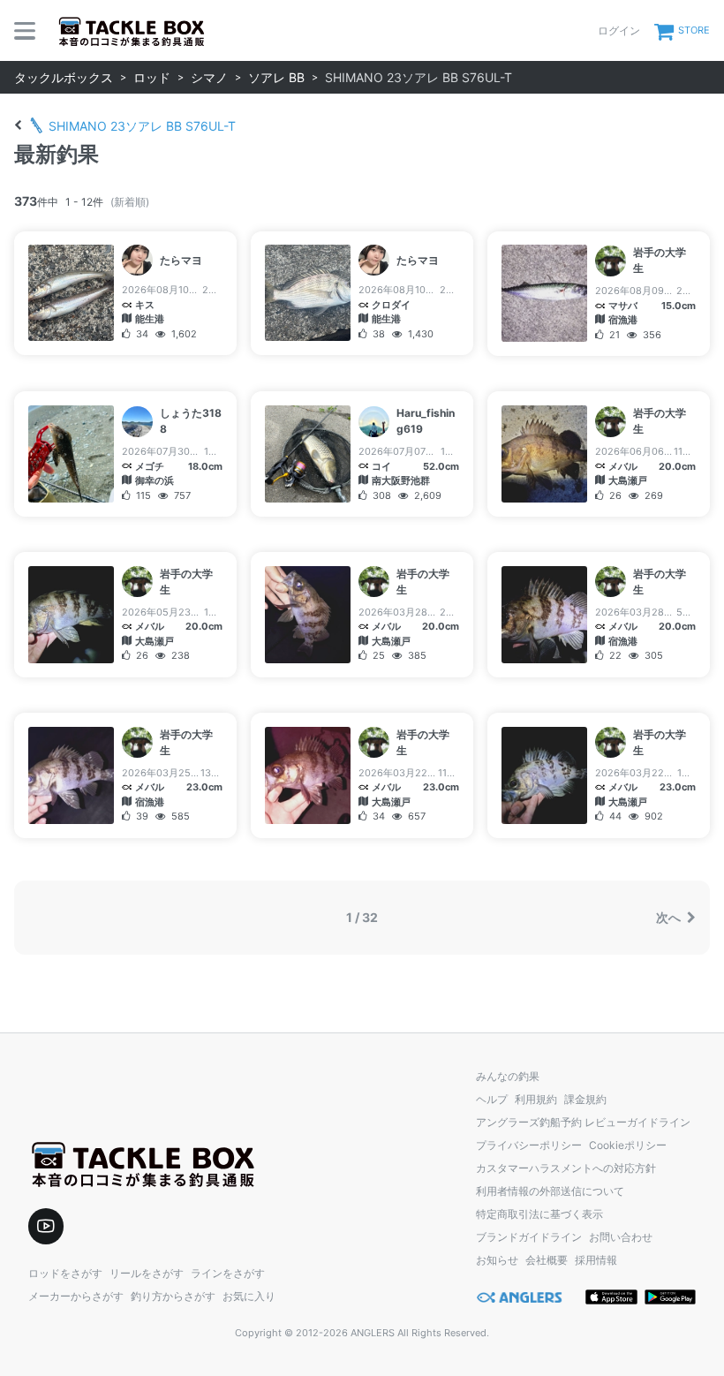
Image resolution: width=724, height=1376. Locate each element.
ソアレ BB (276, 77)
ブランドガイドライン (529, 1237)
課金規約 (585, 1099)
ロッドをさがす (65, 1273)
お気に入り (248, 1296)
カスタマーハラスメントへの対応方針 (566, 1168)
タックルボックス (63, 77)
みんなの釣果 (507, 1076)
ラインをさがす (228, 1273)
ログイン (619, 30)
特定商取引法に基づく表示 (539, 1214)
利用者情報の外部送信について (550, 1191)
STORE (694, 30)
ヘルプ (492, 1099)
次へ (669, 917)
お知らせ (497, 1259)
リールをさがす (146, 1273)
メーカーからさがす (76, 1296)
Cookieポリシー (628, 1145)
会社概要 (546, 1259)
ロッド (151, 77)
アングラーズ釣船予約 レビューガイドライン (583, 1122)
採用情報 (596, 1259)
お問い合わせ (620, 1237)
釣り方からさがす (173, 1296)
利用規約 (536, 1099)
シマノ (209, 77)
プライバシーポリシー (529, 1145)
